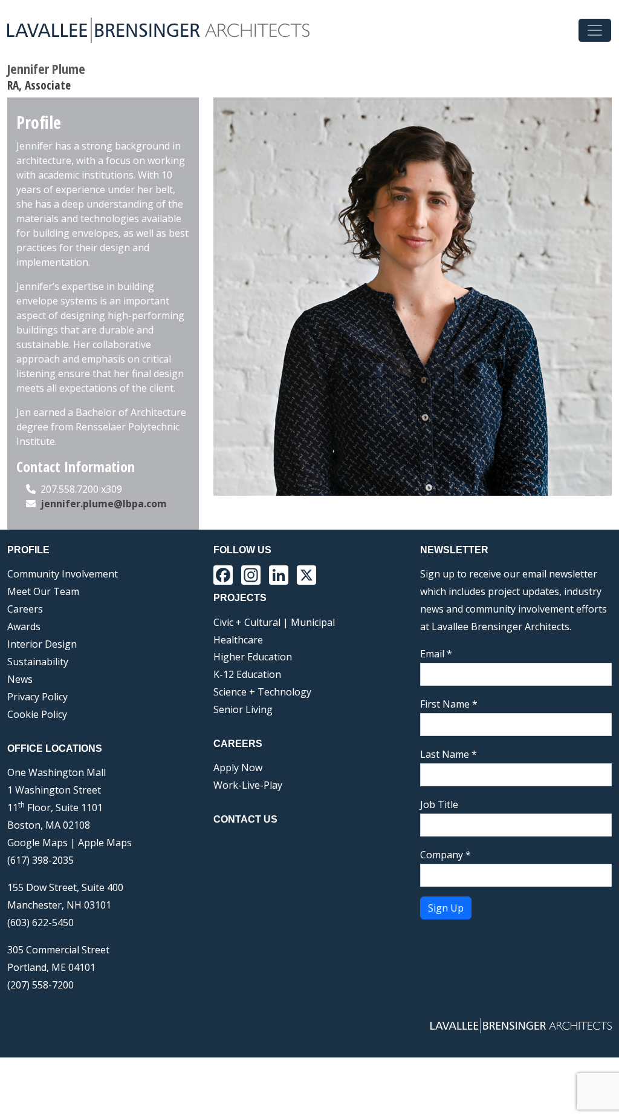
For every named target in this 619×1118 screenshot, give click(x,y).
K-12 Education (247, 674)
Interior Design (42, 644)
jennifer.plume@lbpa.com (104, 503)
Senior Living (243, 709)
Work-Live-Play (247, 785)
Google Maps (37, 842)
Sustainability (37, 661)
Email (436, 653)
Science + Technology (262, 692)
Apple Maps (105, 842)
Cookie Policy (37, 714)
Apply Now (237, 767)
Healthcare (238, 639)
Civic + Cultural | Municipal (274, 622)
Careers (25, 609)
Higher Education (252, 656)
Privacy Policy (37, 696)
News (20, 679)
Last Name (448, 754)
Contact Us (245, 819)
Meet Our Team (43, 591)
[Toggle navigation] (595, 30)
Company (445, 854)
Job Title (439, 804)
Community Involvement (62, 573)
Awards (24, 626)
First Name (449, 704)
